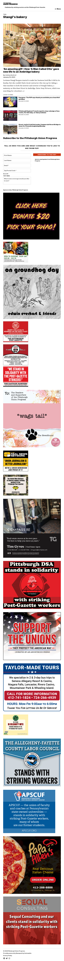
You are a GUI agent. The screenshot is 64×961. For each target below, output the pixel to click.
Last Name (7, 159)
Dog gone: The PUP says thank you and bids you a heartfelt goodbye (39, 98)
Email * (6, 164)
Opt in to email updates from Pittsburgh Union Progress (47, 160)
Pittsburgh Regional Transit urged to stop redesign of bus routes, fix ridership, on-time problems (39, 111)
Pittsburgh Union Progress (20, 190)
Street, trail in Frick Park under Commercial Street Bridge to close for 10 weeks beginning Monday (40, 125)
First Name (7, 154)
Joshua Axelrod (10, 75)
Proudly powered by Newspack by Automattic (17, 953)
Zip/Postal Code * (9, 169)
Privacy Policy (7, 955)
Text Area (6, 175)
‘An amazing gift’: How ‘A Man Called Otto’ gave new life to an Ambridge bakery (31, 70)
